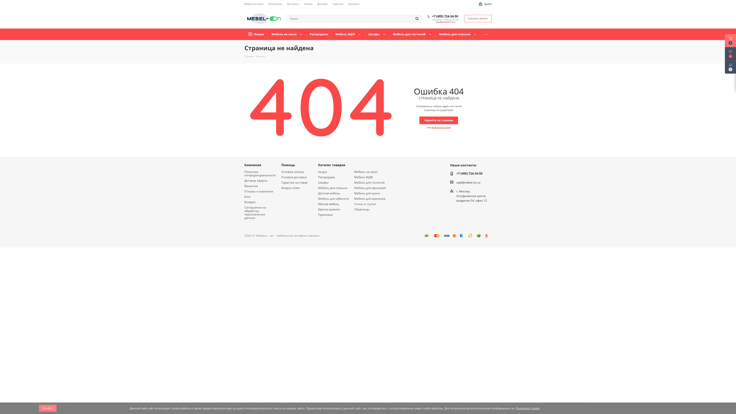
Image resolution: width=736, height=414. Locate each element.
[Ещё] (486, 34)
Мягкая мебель (328, 204)
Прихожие (325, 215)
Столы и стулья (365, 204)
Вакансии (251, 186)
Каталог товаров (331, 165)
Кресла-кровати (329, 209)
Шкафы (323, 182)
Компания (252, 165)
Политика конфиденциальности (260, 173)
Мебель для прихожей (370, 188)
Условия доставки (294, 177)
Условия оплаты (292, 172)
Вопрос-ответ (290, 188)
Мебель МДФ (363, 177)
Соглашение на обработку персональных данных (255, 212)
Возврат (250, 202)
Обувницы (361, 209)
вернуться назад (441, 127)
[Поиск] (417, 18)
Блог (247, 197)
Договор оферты (256, 180)
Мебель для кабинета (333, 198)
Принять (48, 408)
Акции (322, 172)
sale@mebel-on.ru (445, 22)
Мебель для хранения (369, 198)
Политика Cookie (527, 408)
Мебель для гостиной (369, 182)
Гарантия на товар (294, 182)
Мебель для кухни (367, 193)
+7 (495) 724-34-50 (445, 16)
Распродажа (326, 177)
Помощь (288, 165)
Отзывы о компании (258, 191)
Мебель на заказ (365, 172)
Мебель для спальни (332, 188)
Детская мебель (329, 193)
